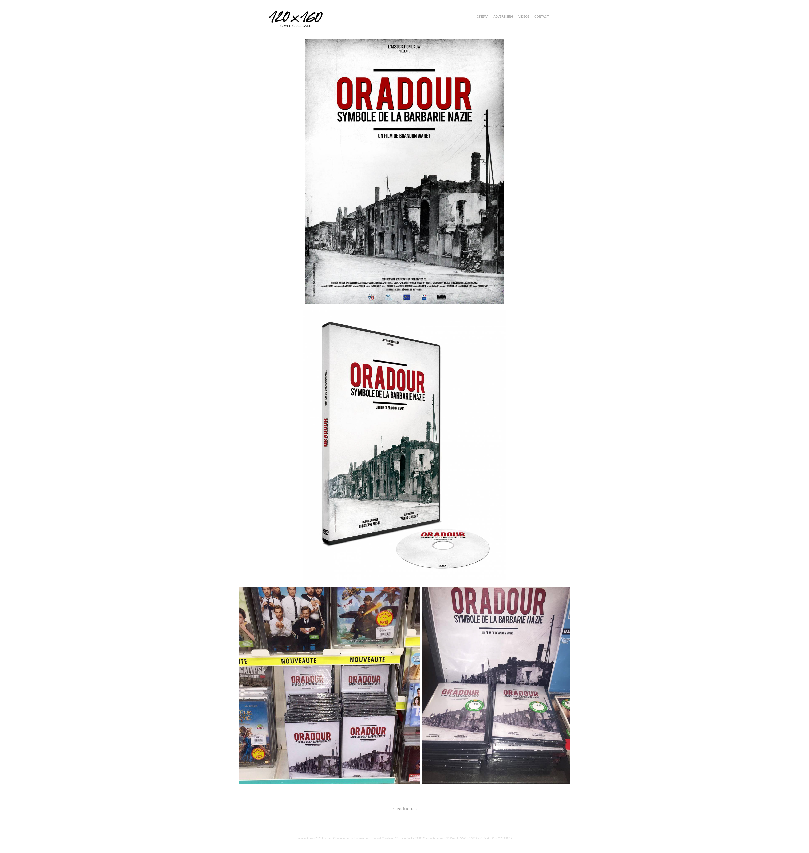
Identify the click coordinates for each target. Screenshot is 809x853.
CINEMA (482, 16)
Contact (541, 16)
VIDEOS (523, 16)
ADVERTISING (503, 16)
